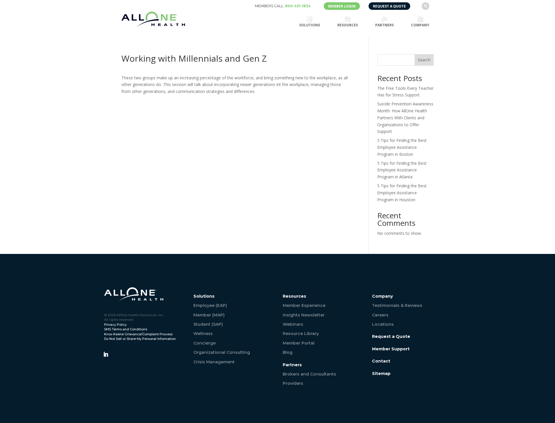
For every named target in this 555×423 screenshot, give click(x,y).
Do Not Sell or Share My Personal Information (140, 339)
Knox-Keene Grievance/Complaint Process (138, 334)
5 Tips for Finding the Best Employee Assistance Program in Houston (402, 192)
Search (424, 60)
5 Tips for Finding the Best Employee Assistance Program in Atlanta (402, 170)
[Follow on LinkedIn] (106, 354)
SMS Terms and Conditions (125, 329)
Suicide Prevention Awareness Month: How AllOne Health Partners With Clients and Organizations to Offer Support (405, 117)
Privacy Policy (115, 325)
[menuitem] (283, 6)
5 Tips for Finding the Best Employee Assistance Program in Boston (402, 147)
